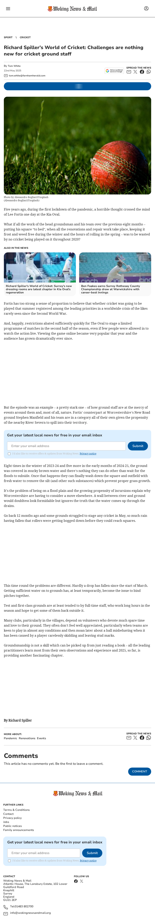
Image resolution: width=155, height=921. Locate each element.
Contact (8, 814)
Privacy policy (12, 818)
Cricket (25, 37)
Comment (139, 771)
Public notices (12, 826)
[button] (8, 8)
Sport (8, 37)
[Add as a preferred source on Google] (114, 71)
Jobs (6, 822)
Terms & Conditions (16, 810)
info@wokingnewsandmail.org (30, 913)
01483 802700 (24, 906)
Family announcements (18, 830)
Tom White (14, 66)
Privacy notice (88, 453)
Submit (137, 446)
